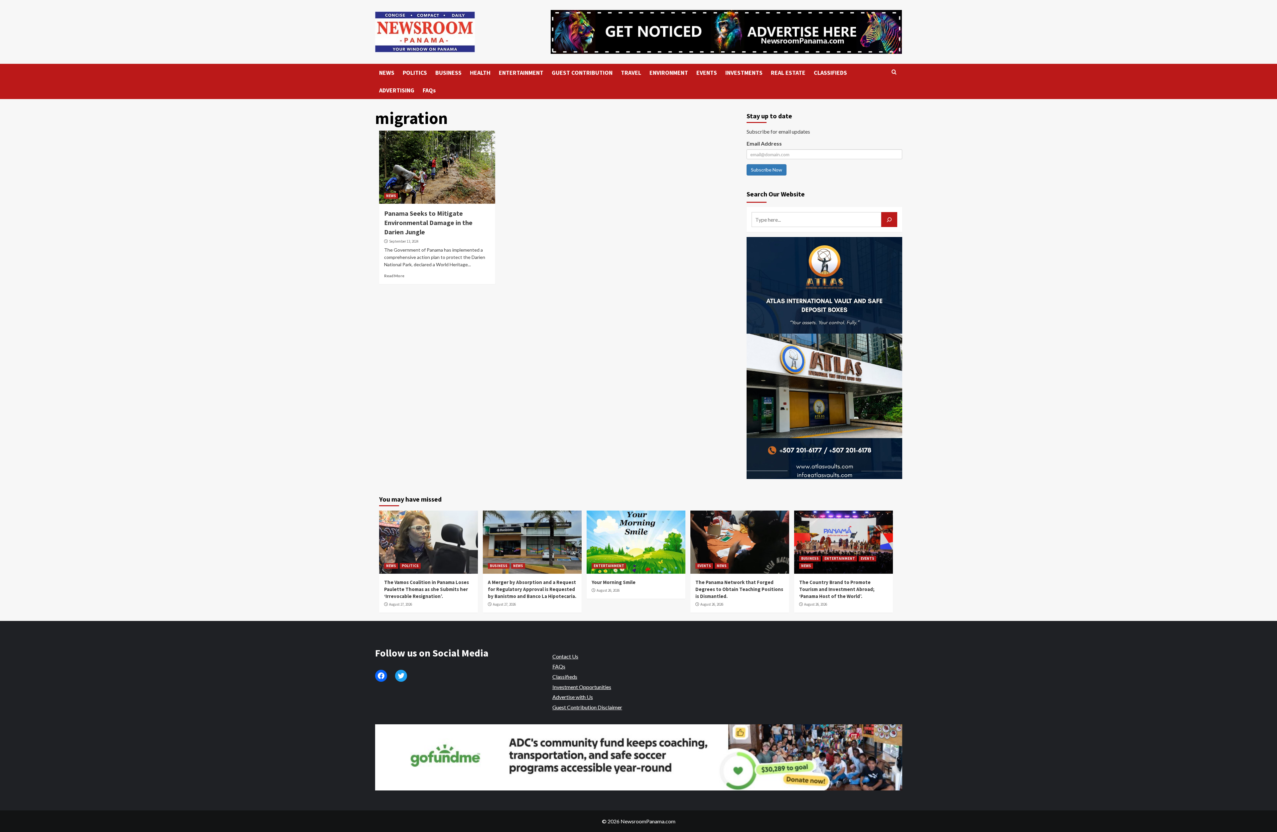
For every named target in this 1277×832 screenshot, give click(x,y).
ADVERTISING (396, 90)
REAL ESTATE (788, 72)
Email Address (764, 143)
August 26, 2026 (608, 590)
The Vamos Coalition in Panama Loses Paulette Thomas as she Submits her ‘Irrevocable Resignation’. (426, 589)
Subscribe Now (766, 170)
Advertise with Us (572, 697)
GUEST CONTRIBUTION (582, 72)
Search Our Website (776, 194)
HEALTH (480, 72)
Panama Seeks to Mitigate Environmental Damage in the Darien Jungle (428, 222)
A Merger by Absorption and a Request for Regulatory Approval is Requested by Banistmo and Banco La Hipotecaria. (532, 589)
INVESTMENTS (744, 72)
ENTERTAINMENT (521, 72)
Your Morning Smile (614, 582)
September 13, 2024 (403, 241)
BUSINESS (448, 72)
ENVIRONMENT (668, 72)
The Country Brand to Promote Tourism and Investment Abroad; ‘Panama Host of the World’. (837, 589)
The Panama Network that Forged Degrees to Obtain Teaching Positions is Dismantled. (739, 589)
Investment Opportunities (581, 687)
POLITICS (415, 72)
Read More (394, 275)
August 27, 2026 (400, 604)
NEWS (386, 72)
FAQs (429, 90)
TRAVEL (631, 72)
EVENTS (706, 72)
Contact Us (565, 656)
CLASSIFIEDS (830, 72)
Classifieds (564, 676)
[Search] (894, 72)
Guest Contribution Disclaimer (587, 707)
